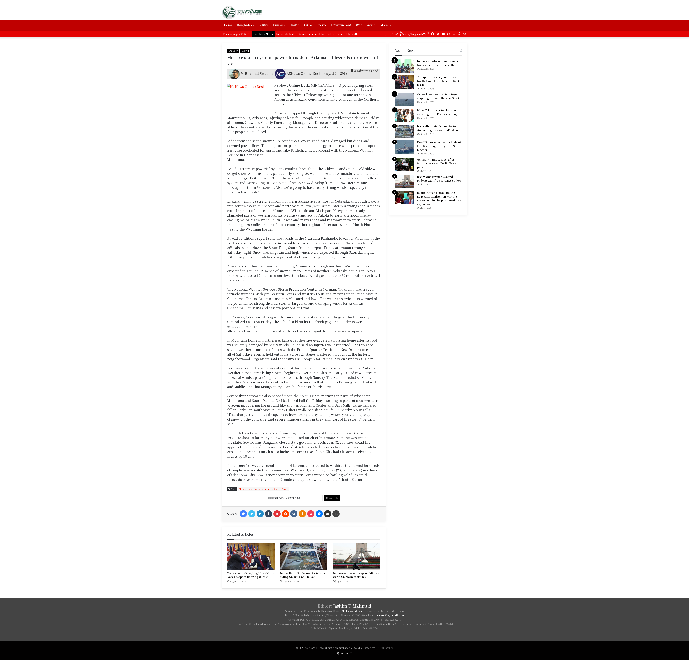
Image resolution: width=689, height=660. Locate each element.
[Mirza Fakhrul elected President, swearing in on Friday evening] (404, 115)
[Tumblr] (268, 513)
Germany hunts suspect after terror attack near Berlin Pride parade (436, 163)
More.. (384, 25)
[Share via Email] (327, 513)
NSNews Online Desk (304, 73)
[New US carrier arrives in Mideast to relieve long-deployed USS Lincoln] (404, 147)
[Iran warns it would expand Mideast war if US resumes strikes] (356, 556)
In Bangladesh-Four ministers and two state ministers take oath (439, 63)
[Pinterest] (277, 513)
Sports (321, 25)
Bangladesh (245, 25)
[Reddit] (285, 513)
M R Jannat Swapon (257, 73)
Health (294, 25)
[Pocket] (310, 513)
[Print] (336, 513)
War (359, 25)
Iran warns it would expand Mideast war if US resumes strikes (356, 575)
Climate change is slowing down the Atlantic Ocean (263, 489)
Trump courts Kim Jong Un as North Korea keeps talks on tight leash (320, 34)
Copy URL (332, 498)
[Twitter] (251, 513)
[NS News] (242, 12)
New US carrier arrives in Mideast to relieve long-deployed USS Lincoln (439, 146)
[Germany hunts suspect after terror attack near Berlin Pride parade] (404, 164)
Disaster (233, 50)
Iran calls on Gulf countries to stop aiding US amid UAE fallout (302, 575)
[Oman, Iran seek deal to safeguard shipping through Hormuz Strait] (404, 99)
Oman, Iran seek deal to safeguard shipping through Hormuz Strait (439, 96)
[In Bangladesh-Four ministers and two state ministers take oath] (404, 66)
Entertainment (341, 25)
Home (228, 25)
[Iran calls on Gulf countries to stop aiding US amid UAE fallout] (303, 556)
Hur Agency (386, 647)
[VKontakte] (293, 513)
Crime (308, 25)
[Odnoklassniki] (302, 513)
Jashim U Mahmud (352, 606)
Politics (263, 25)
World (371, 25)
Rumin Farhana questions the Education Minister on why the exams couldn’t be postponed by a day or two (439, 198)
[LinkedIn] (260, 513)
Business (279, 25)
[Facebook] (243, 513)
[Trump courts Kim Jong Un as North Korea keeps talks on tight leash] (251, 556)
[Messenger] (319, 513)
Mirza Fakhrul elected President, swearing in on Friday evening (438, 112)
